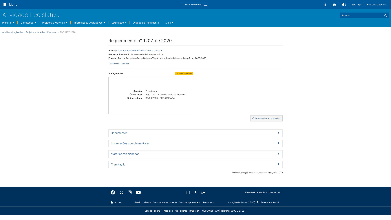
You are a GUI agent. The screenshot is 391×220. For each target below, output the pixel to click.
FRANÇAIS (274, 192)
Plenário (7, 22)
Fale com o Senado (376, 4)
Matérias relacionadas (125, 154)
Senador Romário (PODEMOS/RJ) (134, 50)
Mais (168, 22)
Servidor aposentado (190, 202)
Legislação (118, 22)
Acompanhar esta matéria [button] (267, 118)
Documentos (119, 133)
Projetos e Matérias (54, 22)
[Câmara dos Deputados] (188, 192)
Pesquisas (52, 32)
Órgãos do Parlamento (146, 22)
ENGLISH (250, 192)
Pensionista (208, 202)
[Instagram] (130, 192)
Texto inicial (114, 63)
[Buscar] (386, 15)
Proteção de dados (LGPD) (241, 202)
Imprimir (125, 63)
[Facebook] (114, 192)
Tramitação (118, 164)
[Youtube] (137, 192)
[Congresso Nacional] (195, 192)
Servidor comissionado (165, 202)
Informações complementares (130, 143)
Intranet (117, 202)
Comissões (27, 22)
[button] (325, 4)
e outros (156, 50)
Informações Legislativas (88, 22)
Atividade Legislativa (31, 14)
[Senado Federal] (195, 4)
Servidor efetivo (143, 202)
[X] (121, 192)
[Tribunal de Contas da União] (202, 192)
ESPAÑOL (262, 192)
